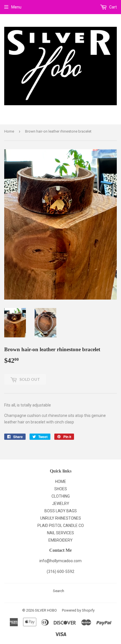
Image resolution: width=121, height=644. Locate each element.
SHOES (60, 489)
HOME (60, 481)
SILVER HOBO (46, 610)
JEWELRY (60, 503)
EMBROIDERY (60, 540)
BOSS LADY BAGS (60, 511)
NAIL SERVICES (60, 533)
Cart (112, 7)
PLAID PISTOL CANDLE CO (60, 525)
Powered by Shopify (78, 610)
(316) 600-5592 (60, 571)
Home (9, 131)
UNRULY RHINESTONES (60, 518)
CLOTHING (60, 496)
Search (58, 591)
